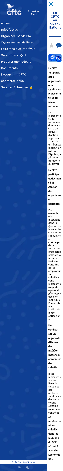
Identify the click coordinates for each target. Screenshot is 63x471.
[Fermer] (51, 4)
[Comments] (58, 45)
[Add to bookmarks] (51, 45)
